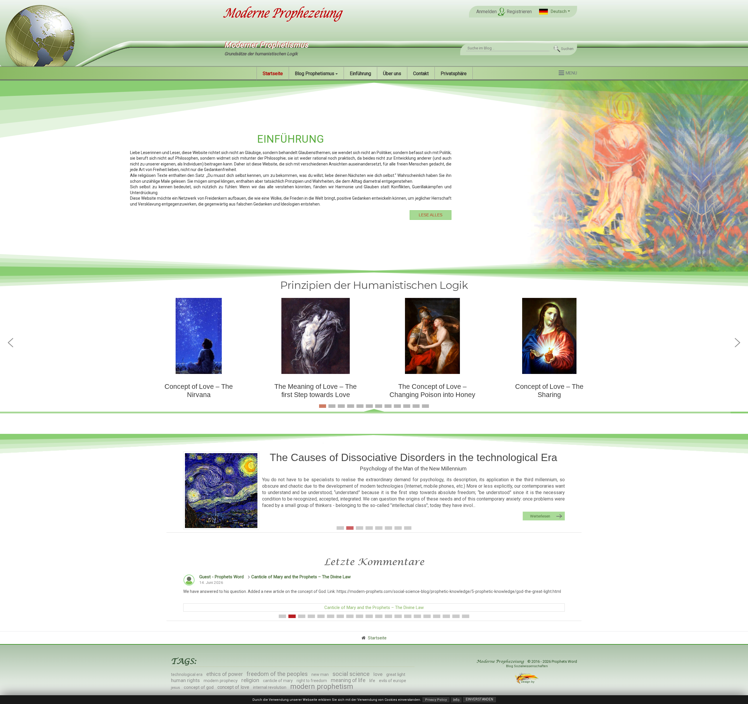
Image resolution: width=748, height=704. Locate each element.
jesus (175, 688)
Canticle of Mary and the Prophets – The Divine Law (301, 576)
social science (351, 673)
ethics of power (224, 674)
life (372, 680)
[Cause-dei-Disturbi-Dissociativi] (221, 490)
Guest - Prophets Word (221, 576)
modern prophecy (221, 680)
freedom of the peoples (277, 673)
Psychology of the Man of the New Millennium (413, 468)
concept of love (233, 687)
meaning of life (348, 680)
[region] (374, 175)
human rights (185, 680)
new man (320, 674)
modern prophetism (321, 686)
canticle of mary (278, 680)
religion (250, 680)
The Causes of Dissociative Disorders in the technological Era (413, 457)
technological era (186, 674)
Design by (528, 681)
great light (395, 674)
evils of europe (392, 680)
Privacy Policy (436, 700)
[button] (554, 11)
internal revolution (269, 687)
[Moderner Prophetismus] (281, 14)
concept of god (199, 687)
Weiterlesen (540, 516)
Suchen (567, 48)
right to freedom (312, 680)
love (377, 674)
